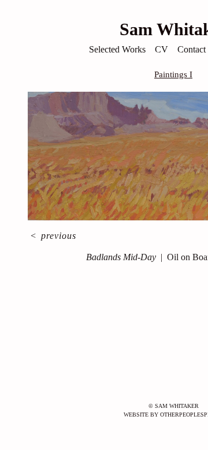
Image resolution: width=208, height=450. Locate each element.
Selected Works (117, 49)
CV (161, 49)
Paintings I (173, 74)
